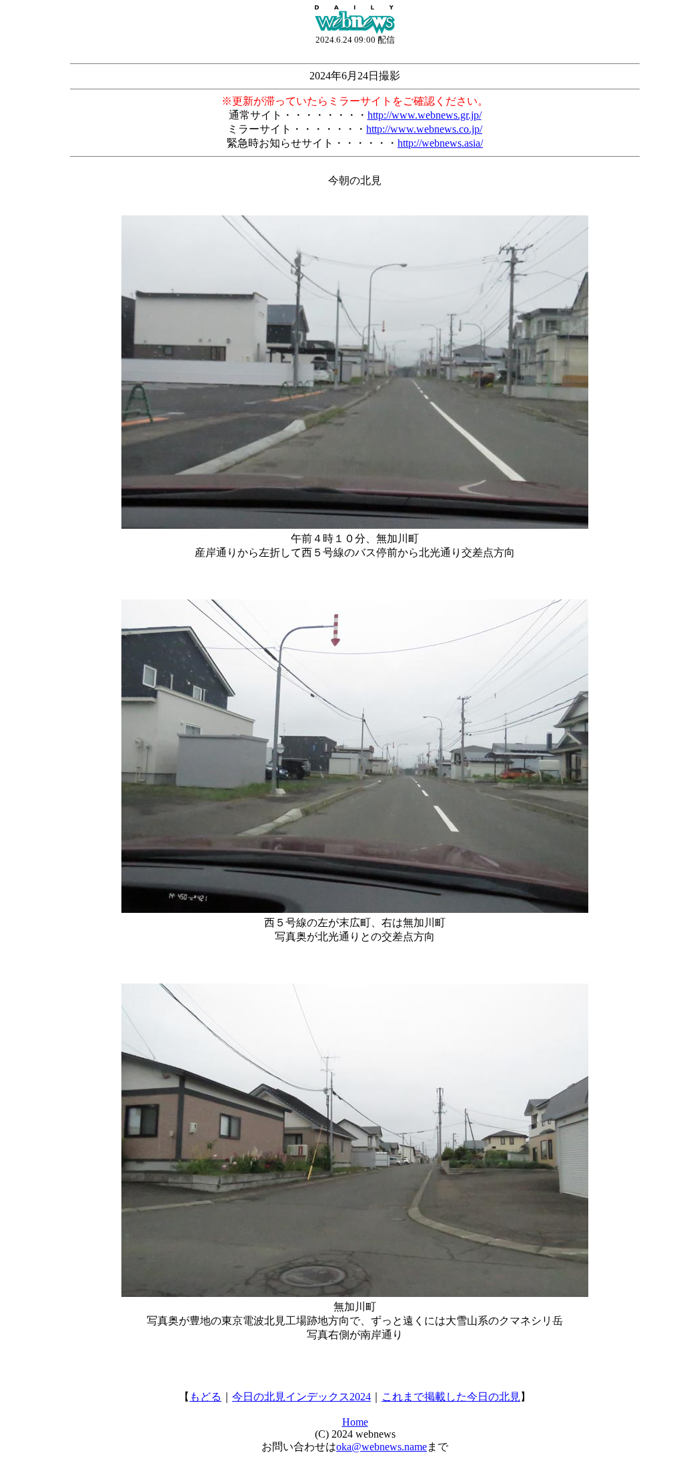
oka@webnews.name (381, 1446)
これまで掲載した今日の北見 (451, 1396)
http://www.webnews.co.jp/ (424, 129)
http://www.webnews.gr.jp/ (425, 115)
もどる (205, 1396)
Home (355, 1422)
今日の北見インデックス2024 (301, 1396)
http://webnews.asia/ (440, 143)
